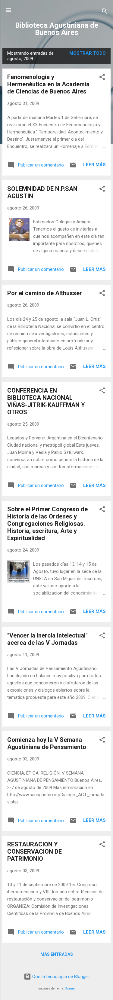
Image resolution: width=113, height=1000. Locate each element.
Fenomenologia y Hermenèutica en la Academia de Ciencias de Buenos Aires (48, 84)
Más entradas (56, 954)
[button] (102, 78)
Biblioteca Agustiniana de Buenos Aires (56, 29)
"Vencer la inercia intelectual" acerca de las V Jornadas (47, 639)
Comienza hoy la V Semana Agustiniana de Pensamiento (46, 743)
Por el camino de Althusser (44, 293)
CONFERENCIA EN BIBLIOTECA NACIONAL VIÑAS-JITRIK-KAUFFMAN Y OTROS (46, 401)
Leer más (94, 164)
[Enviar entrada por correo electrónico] (73, 167)
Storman (71, 988)
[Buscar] (104, 12)
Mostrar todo (87, 53)
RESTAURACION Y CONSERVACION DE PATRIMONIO (34, 851)
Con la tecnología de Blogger (60, 976)
